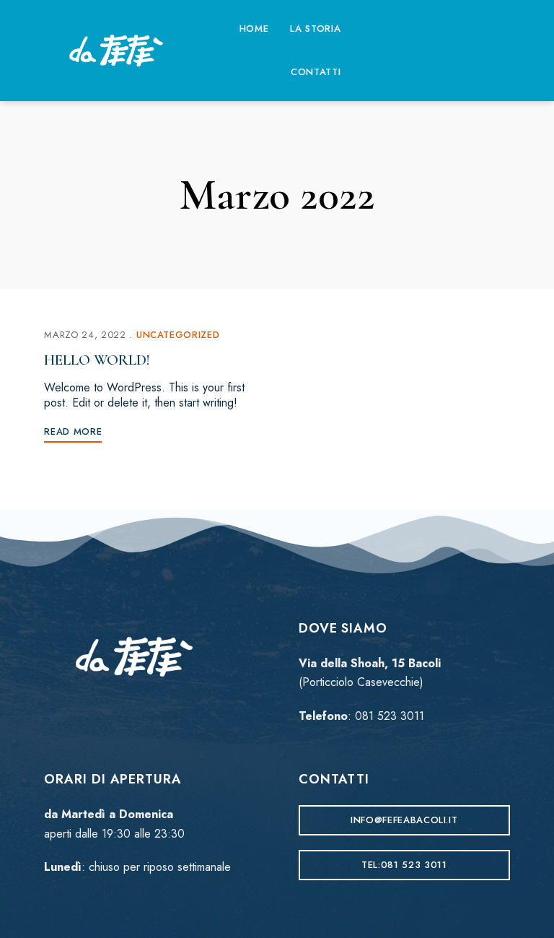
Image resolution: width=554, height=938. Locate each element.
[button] (404, 820)
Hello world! (97, 360)
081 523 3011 (389, 716)
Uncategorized (177, 335)
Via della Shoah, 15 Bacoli (370, 663)
